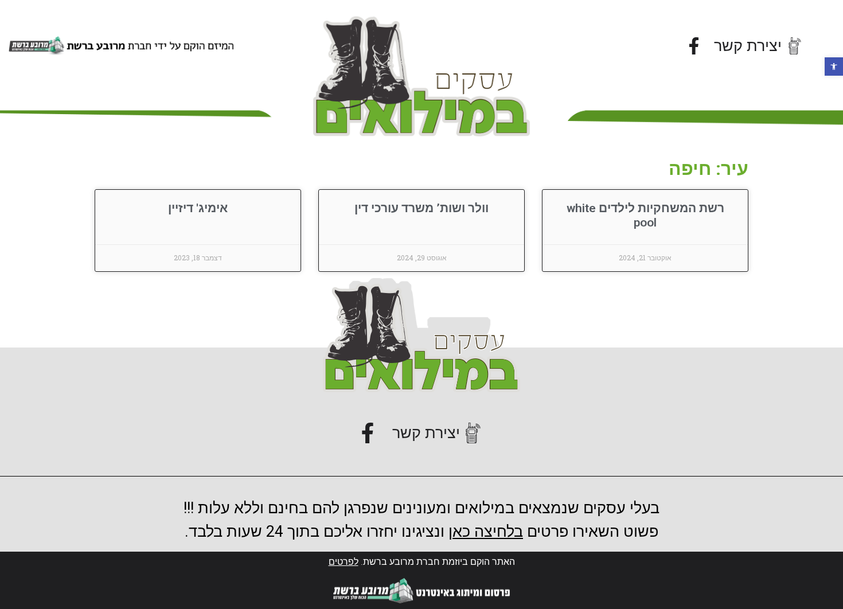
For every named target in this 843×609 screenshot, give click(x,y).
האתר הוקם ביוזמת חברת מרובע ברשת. (422, 561)
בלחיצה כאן (485, 531)
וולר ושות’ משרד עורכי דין (421, 208)
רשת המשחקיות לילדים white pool (645, 215)
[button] (834, 66)
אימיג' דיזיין (198, 208)
